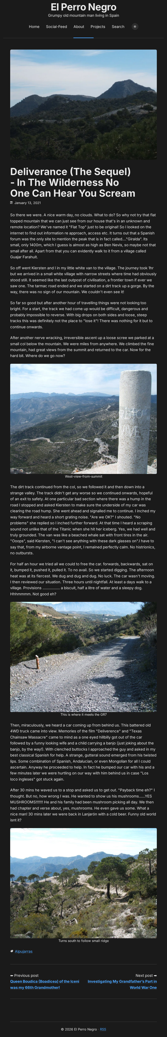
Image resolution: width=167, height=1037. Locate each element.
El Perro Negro (83, 7)
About (79, 26)
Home (34, 26)
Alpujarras (24, 951)
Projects (98, 26)
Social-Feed (56, 26)
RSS (103, 1029)
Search (118, 26)
